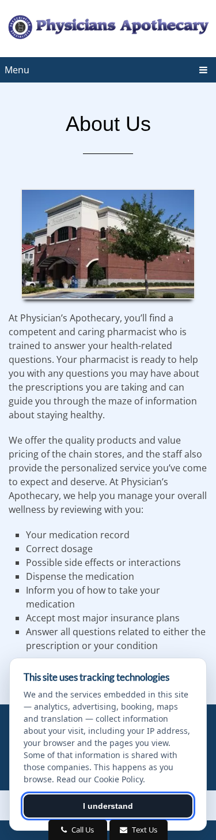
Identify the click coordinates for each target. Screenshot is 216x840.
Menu (17, 69)
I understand (108, 806)
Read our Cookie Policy (99, 779)
